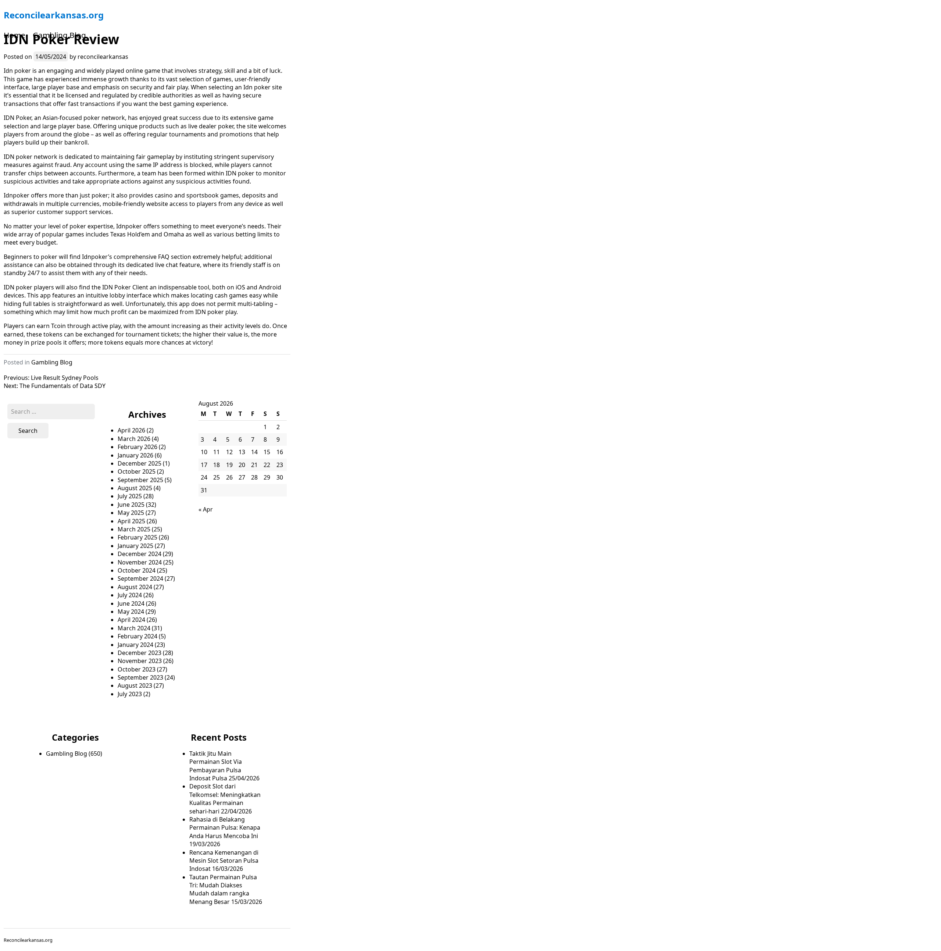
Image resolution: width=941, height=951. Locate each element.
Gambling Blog (59, 35)
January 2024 (135, 645)
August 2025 (135, 488)
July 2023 (130, 694)
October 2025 (136, 471)
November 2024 (140, 562)
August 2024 (135, 587)
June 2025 (131, 505)
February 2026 (137, 447)
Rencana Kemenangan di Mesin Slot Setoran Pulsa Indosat (223, 860)
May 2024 (131, 612)
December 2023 (139, 653)
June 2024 (131, 603)
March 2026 (134, 439)
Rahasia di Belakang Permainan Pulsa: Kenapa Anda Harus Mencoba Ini (224, 827)
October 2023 (136, 669)
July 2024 (130, 595)
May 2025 (131, 513)
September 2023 (140, 677)
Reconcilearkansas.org (54, 15)
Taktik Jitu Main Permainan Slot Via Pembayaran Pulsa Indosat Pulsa (215, 765)
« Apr (205, 509)
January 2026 (135, 455)
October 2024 (136, 570)
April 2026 (131, 430)
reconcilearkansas (103, 57)
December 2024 (139, 554)
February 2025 (137, 537)
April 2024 (131, 620)
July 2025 (130, 496)
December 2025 (139, 463)
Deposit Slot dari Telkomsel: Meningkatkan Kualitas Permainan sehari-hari (225, 798)
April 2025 (131, 521)
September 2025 (140, 480)
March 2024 (134, 628)
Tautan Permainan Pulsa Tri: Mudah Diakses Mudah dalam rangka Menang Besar (223, 889)
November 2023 (140, 661)
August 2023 (135, 685)
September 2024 (140, 578)
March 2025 (134, 529)
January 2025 (135, 546)
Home (14, 35)
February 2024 (137, 636)
